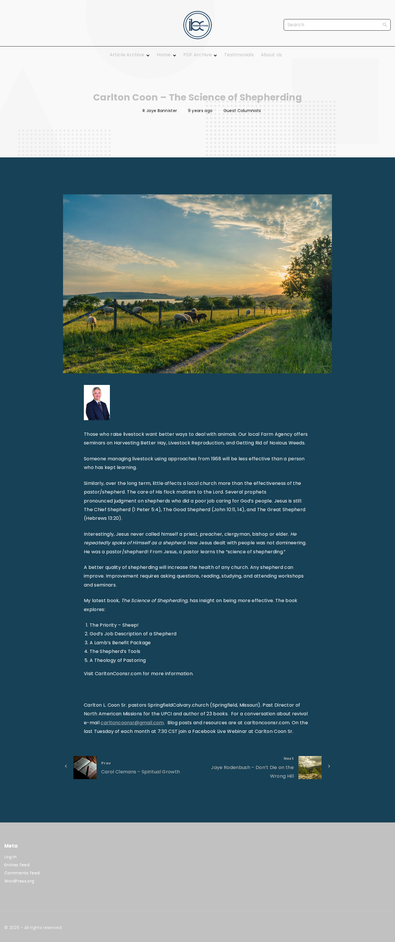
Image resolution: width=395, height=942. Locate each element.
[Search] (385, 24)
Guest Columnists (242, 110)
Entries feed (16, 865)
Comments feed (22, 873)
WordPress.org (19, 881)
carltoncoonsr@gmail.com (132, 722)
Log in (10, 857)
